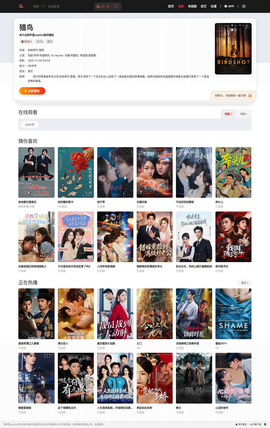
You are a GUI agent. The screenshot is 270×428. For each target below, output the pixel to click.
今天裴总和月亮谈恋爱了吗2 (74, 266)
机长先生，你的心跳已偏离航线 (194, 266)
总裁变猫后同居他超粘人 (32, 266)
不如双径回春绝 (185, 201)
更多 (243, 282)
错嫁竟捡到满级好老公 (149, 266)
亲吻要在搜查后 (27, 201)
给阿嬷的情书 (65, 201)
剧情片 (28, 41)
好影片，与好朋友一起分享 (230, 95)
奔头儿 (219, 201)
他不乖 (101, 201)
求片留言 (242, 424)
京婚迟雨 (142, 201)
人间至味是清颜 (106, 266)
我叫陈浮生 (221, 266)
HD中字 (29, 124)
